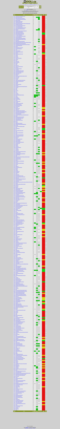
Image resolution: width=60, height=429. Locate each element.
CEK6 (14, 124)
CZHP (14, 216)
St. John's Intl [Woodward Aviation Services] (21, 27)
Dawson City (17, 296)
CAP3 (14, 313)
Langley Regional (18, 259)
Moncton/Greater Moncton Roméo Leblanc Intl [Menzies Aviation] (23, 42)
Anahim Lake (17, 109)
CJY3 (14, 64)
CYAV (14, 184)
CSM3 (14, 250)
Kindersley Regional (18, 254)
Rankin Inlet (17, 67)
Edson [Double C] (18, 251)
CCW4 (14, 89)
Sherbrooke (17, 338)
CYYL (14, 79)
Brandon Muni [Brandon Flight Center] (20, 292)
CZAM (14, 185)
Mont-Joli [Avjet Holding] (18, 207)
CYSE (14, 212)
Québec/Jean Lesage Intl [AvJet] (19, 357)
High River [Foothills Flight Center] (20, 142)
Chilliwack (17, 209)
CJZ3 (14, 189)
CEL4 (14, 165)
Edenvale (17, 360)
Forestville (17, 170)
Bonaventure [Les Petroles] (19, 105)
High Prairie (17, 216)
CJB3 (14, 231)
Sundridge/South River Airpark (19, 354)
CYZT (14, 337)
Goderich (17, 316)
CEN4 (14, 142)
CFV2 (14, 255)
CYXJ (14, 271)
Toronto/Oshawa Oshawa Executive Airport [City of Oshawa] (23, 44)
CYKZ (14, 153)
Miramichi (17, 168)
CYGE (14, 314)
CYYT (14, 26)
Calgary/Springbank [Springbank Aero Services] (21, 291)
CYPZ (14, 186)
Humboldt (17, 83)
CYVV (14, 335)
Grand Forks (17, 146)
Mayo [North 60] (17, 62)
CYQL (14, 294)
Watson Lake (17, 364)
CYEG (14, 190)
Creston (16, 173)
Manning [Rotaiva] (18, 299)
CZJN (14, 85)
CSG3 (14, 188)
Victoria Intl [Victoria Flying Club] (19, 270)
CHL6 (14, 342)
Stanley (16, 89)
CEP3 (14, 46)
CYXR (14, 359)
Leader (16, 230)
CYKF (14, 47)
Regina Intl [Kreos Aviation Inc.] (19, 258)
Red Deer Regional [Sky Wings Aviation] (20, 192)
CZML (14, 210)
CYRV (14, 82)
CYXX (14, 378)
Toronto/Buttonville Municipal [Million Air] (20, 153)
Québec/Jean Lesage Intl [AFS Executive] (20, 380)
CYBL (14, 16)
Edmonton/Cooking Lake (18, 104)
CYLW (14, 193)
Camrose (17, 122)
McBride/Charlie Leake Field (19, 123)
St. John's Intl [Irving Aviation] (19, 26)
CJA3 (14, 108)
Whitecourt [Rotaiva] (18, 20)
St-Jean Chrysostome (18, 280)
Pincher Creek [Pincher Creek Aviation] (20, 252)
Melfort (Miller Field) (18, 189)
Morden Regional (18, 108)
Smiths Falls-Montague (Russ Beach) (20, 227)
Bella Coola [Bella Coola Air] (19, 234)
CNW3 (14, 121)
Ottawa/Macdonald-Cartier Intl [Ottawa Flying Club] (22, 383)
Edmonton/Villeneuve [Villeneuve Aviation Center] (21, 205)
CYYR (14, 403)
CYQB (14, 357)
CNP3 (14, 256)
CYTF (14, 40)
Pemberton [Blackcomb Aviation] (19, 273)
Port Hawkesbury (18, 171)
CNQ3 (14, 374)
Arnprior (16, 256)
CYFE (14, 170)
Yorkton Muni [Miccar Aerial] (19, 22)
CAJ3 (14, 173)
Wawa (16, 249)
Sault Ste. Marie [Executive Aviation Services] (21, 295)
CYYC (14, 19)
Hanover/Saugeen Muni (18, 84)
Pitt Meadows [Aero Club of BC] (19, 103)
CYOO (14, 44)
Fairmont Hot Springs (18, 152)
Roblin (16, 233)
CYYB (14, 397)
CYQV (14, 22)
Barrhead (17, 46)
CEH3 (14, 110)
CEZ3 (14, 104)
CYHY (14, 111)
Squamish (17, 212)
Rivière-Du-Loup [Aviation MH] (19, 248)
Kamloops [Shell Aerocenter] (19, 17)
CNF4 (14, 229)
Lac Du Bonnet (17, 194)
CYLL (14, 149)
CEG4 (14, 128)
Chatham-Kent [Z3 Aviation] (19, 238)
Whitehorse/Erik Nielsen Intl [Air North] (20, 18)
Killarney (17, 100)
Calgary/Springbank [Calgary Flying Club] (20, 275)
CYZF (14, 45)
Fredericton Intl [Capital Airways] (19, 381)
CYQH (14, 364)
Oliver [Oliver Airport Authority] (19, 191)
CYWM (14, 187)
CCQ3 (14, 215)
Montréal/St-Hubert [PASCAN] (19, 395)
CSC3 (14, 174)
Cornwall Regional (18, 143)
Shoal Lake (17, 87)
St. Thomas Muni (18, 236)
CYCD (14, 334)
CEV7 (14, 88)
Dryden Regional (18, 106)
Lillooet (16, 226)
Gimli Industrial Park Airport (19, 167)
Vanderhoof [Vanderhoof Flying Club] (20, 214)
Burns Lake (17, 186)
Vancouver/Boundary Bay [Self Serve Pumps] (21, 269)
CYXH (14, 213)
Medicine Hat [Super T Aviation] (19, 213)
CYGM (14, 167)
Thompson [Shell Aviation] (19, 356)
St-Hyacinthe (17, 69)
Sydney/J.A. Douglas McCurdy (19, 66)
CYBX (14, 402)
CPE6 (14, 354)
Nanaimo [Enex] (17, 334)
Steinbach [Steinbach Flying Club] (20, 231)
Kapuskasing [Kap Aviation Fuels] (19, 81)
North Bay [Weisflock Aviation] (19, 397)
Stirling (16, 341)
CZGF (14, 146)
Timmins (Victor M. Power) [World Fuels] (20, 375)
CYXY (14, 18)
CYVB (14, 105)
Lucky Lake (17, 90)
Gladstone (17, 145)
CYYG (14, 24)
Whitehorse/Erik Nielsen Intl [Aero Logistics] (21, 268)
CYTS (14, 375)
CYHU (14, 339)
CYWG (14, 332)
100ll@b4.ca (27, 427)
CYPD (14, 171)
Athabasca (17, 187)
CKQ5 (14, 90)
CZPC (14, 252)
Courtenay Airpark (18, 208)
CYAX (14, 194)
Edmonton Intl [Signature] (19, 279)
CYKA (14, 17)
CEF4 (14, 131)
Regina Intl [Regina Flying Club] (19, 130)
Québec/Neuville (18, 399)
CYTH (14, 356)
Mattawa (17, 353)
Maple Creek (17, 65)
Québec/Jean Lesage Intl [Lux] (19, 405)
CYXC (14, 38)
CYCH (14, 168)
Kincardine (17, 312)
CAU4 (14, 214)
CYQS (14, 236)
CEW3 (14, 253)
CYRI (14, 248)
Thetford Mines (17, 250)
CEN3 (14, 102)
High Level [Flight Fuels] (18, 297)
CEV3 (14, 164)
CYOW (14, 43)
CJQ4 (14, 65)
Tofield (16, 88)
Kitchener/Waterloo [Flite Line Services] (20, 321)
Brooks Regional (18, 318)
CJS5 (14, 61)
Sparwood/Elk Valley (18, 301)
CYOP (14, 298)
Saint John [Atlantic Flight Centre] (19, 336)
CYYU (14, 81)
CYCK (14, 238)
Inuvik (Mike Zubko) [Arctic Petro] (19, 400)
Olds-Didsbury (17, 172)
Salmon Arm (17, 185)
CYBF (14, 107)
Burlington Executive (18, 320)
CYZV (14, 333)
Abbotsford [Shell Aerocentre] (19, 378)
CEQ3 (14, 122)
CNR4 (14, 362)
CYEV (14, 400)
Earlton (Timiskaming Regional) (19, 359)
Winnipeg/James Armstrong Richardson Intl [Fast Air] (22, 332)
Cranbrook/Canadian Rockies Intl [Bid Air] (20, 38)
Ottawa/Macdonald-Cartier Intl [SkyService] (21, 43)
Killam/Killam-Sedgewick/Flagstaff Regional (21, 124)
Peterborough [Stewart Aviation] (19, 132)
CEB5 (14, 377)
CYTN (14, 404)
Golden (16, 314)
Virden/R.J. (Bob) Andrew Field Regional (20, 80)
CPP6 (14, 206)
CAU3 (14, 191)
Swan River (17, 85)
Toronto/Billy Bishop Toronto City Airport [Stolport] (21, 355)
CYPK (14, 21)
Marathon (17, 398)
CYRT (14, 67)
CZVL (14, 196)
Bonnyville (17, 107)
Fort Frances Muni (18, 217)
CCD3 (14, 144)
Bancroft (16, 121)
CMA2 (14, 353)
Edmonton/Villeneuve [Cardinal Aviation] (20, 196)
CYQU (14, 300)
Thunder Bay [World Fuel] (19, 48)
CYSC (14, 338)
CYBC (14, 376)
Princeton (17, 247)
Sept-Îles (17, 333)
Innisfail (16, 274)
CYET (14, 251)
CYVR (14, 37)
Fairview (17, 377)
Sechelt (16, 313)
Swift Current (17, 150)
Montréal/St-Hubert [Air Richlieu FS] (20, 339)
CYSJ (14, 336)
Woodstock (17, 144)
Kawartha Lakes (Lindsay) (19, 229)
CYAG (14, 217)
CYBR (14, 292)
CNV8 (14, 360)
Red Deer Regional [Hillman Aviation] (20, 126)
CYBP (14, 318)
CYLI (14, 226)
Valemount (17, 272)
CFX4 (14, 299)
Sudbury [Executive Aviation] (19, 343)
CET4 (14, 101)
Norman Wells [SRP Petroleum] (19, 322)
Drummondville (17, 174)
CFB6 (14, 147)
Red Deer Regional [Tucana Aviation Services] (21, 290)
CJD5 (14, 230)
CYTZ (14, 355)
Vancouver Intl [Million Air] (19, 37)
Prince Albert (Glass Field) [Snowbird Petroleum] (21, 86)
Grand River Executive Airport (19, 206)
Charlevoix (17, 311)
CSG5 (14, 280)
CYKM (14, 312)
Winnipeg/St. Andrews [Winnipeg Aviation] (20, 184)
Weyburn (17, 63)
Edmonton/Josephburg (18, 147)
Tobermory (17, 362)
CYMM (14, 340)
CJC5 (14, 148)
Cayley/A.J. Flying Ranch (18, 58)
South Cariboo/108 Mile (18, 210)
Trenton (16, 404)
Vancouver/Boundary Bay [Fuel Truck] (20, 319)
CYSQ (14, 276)
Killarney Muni (17, 61)
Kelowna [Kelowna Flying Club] (19, 193)
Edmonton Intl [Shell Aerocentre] (19, 190)
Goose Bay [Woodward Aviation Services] (20, 403)
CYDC (14, 247)
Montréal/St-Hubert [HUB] (19, 396)
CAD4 (14, 129)
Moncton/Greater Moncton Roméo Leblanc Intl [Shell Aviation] (23, 23)
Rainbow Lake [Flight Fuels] (19, 298)
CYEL (14, 385)
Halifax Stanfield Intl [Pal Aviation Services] (21, 39)
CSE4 (14, 232)
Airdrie (16, 131)
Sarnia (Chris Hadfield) (18, 257)
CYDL (14, 382)
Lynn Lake (17, 79)
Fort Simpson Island (18, 101)
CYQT (14, 48)
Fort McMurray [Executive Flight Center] (20, 340)
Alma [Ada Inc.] (17, 40)
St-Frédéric (17, 59)
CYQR (14, 130)
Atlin (16, 276)
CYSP (14, 398)
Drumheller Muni (18, 128)
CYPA (14, 86)
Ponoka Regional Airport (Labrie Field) (20, 110)
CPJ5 (14, 341)
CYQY (14, 66)
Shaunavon (17, 148)
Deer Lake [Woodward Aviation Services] (20, 25)
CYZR (14, 257)
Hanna (16, 165)
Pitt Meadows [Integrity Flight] (19, 21)
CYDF (14, 25)
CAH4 (14, 272)
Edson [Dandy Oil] (18, 278)
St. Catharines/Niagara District (19, 384)
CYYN (14, 150)
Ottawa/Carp (17, 166)
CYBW (14, 151)
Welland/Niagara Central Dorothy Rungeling (21, 374)
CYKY (14, 254)
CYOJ (14, 297)
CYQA (14, 379)
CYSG (14, 361)
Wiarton (16, 335)
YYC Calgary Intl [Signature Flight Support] (21, 19)
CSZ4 (14, 59)
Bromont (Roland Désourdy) (19, 315)
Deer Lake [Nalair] (18, 406)
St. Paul (16, 253)
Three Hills (17, 102)
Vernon (16, 127)
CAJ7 (14, 58)
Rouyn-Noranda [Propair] (19, 68)
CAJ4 (14, 109)
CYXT (14, 317)
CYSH (14, 227)
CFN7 (14, 235)
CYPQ (14, 132)
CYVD (14, 80)
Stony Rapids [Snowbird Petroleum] (20, 195)
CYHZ (14, 39)
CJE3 (14, 63)
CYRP (14, 166)
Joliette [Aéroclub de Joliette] (19, 188)
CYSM (14, 125)
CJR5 (14, 145)
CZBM (14, 315)
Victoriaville (17, 277)
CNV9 (14, 399)
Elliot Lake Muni (17, 385)
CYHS (14, 84)
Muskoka (17, 379)
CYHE (14, 211)
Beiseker (17, 255)
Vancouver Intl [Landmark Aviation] (20, 163)
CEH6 (14, 60)
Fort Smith (17, 125)
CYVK (14, 127)
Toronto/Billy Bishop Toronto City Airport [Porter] (21, 363)
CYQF (14, 126)
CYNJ (14, 259)
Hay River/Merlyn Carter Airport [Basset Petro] (21, 111)
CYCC (14, 143)
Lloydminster (17, 149)
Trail (16, 129)
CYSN (14, 384)
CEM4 (14, 274)
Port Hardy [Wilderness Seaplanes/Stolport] (21, 337)
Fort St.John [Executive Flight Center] (20, 271)
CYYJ (14, 270)
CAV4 (14, 123)
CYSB (14, 343)
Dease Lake (17, 382)
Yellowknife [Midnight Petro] (19, 45)
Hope (16, 211)
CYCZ (14, 152)
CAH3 (14, 208)
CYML (14, 311)
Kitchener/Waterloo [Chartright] (19, 47)
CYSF (14, 195)
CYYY (14, 207)
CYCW (14, 209)
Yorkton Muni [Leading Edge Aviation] (20, 293)
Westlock (17, 169)
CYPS (14, 273)
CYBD (14, 234)
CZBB (14, 269)
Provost (16, 60)
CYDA (14, 296)
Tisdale (16, 64)
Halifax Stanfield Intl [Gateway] (19, 401)
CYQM (14, 23)
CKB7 (14, 233)
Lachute (16, 232)
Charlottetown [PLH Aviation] (19, 24)
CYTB (14, 237)
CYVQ (14, 322)
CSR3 (14, 277)
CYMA (14, 62)
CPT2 (14, 100)
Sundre (16, 235)
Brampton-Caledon (18, 228)
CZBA (14, 320)
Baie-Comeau (17, 376)
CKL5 (14, 87)
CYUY (14, 68)
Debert (16, 215)
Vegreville (17, 164)
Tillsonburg (17, 237)
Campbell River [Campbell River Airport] (20, 16)
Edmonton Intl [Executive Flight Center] (20, 358)
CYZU (14, 20)
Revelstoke (17, 82)
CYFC (14, 381)
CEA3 (14, 172)
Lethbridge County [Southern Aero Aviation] (21, 294)
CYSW (14, 301)
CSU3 (14, 69)
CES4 (14, 169)
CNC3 (14, 228)
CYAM (14, 295)
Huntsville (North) (18, 342)
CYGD (14, 316)
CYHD (14, 106)
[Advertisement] (30, 419)
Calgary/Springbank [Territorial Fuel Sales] (21, 151)
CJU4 (14, 83)
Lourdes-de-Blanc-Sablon (19, 402)
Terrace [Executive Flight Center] (19, 317)
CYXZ (14, 249)
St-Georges (17, 361)
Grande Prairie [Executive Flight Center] (20, 300)
